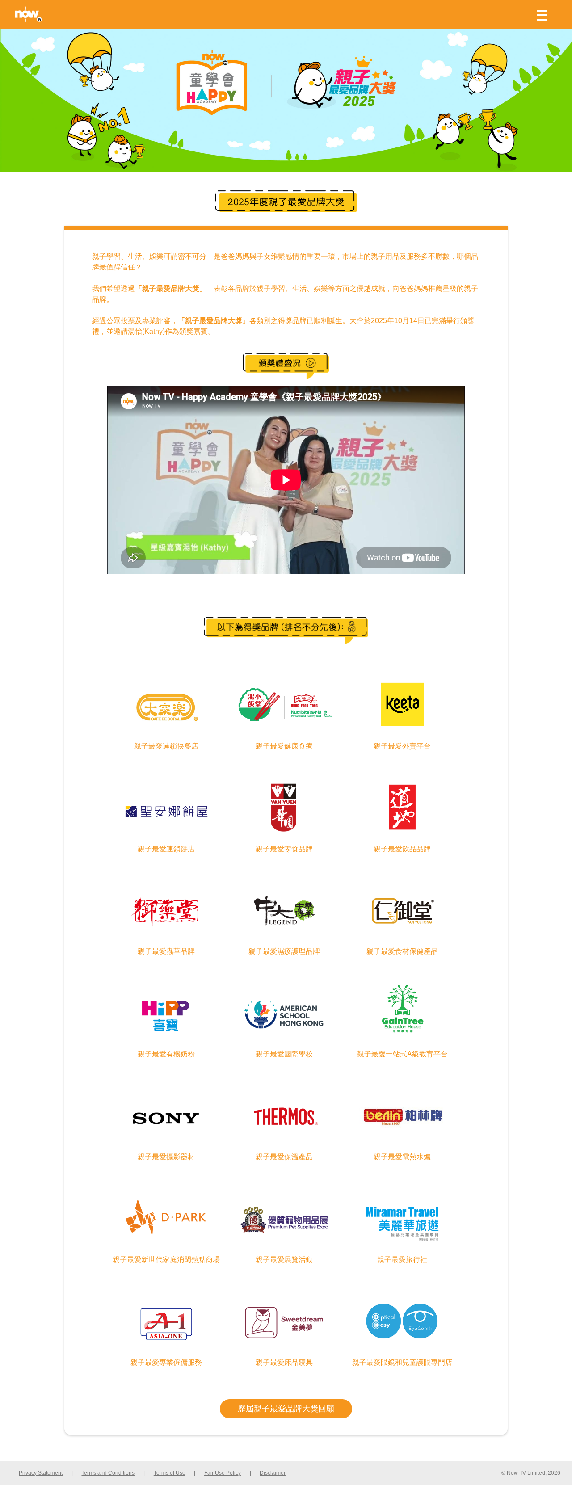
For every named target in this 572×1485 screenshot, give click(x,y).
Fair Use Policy (222, 1473)
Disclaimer (273, 1473)
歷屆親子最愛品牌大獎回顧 (286, 1408)
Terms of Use (169, 1473)
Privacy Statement (41, 1473)
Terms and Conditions (108, 1473)
